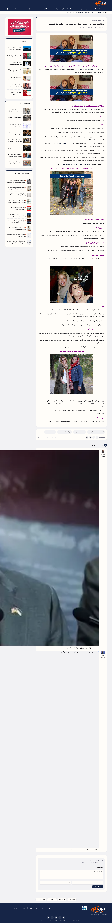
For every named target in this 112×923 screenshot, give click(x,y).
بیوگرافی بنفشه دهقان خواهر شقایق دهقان (88, 105)
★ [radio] (45, 437)
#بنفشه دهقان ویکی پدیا (79, 432)
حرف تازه (100, 9)
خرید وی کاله (62, 900)
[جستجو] (7, 9)
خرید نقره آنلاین (52, 900)
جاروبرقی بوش (72, 900)
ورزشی (15, 9)
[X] (97, 437)
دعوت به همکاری (40, 908)
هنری (40, 9)
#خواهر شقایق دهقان (50, 432)
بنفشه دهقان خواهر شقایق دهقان (89, 69)
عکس (82, 9)
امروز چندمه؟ (23, 908)
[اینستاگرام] (52, 917)
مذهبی (35, 9)
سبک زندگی (69, 9)
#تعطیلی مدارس (97, 12)
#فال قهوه (69, 12)
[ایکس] (59, 917)
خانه (104, 20)
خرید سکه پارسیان (41, 900)
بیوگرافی (46, 9)
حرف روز (16, 908)
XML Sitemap (8, 908)
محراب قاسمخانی (61, 144)
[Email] (87, 437)
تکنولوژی (62, 9)
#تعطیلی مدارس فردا (89, 12)
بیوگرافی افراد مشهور (96, 20)
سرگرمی (29, 9)
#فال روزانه (74, 12)
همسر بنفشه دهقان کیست (94, 219)
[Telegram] (90, 437)
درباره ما (60, 908)
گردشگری (76, 9)
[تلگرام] (56, 917)
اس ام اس (88, 9)
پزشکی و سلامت (54, 9)
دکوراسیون (22, 9)
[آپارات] (63, 917)
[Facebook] (93, 437)
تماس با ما (31, 908)
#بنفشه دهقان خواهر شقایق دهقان (96, 432)
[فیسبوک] (48, 917)
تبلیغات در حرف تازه (51, 908)
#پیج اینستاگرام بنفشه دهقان (64, 432)
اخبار (95, 9)
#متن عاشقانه (80, 12)
